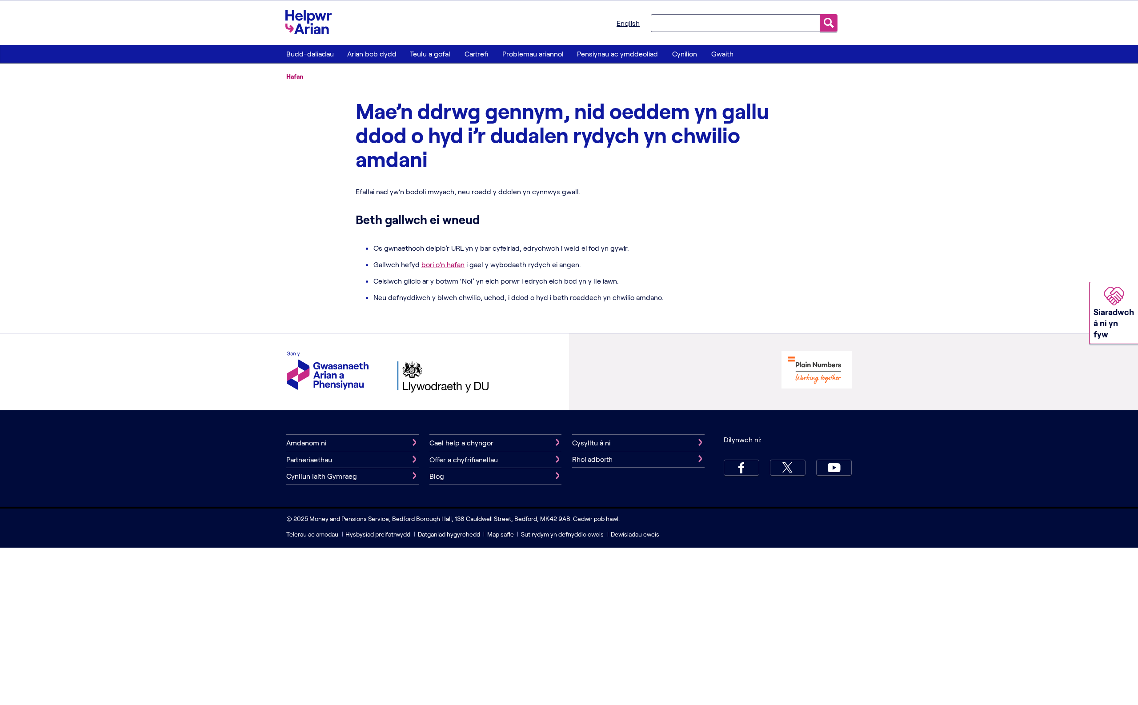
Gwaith (722, 53)
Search (828, 23)
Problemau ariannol (533, 53)
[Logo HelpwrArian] (312, 22)
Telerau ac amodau (313, 534)
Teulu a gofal (430, 53)
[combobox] (735, 22)
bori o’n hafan (443, 264)
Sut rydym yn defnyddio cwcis (563, 534)
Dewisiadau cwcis (635, 534)
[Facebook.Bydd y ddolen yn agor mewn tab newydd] (741, 468)
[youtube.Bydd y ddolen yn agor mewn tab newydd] (834, 468)
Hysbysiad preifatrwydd (377, 534)
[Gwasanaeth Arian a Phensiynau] (327, 372)
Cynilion (684, 53)
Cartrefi (476, 53)
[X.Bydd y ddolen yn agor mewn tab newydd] (787, 468)
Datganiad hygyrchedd (449, 534)
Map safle (500, 534)
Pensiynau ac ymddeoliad (617, 53)
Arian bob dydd (372, 53)
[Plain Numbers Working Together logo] (816, 371)
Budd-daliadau (310, 53)
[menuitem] (310, 54)
